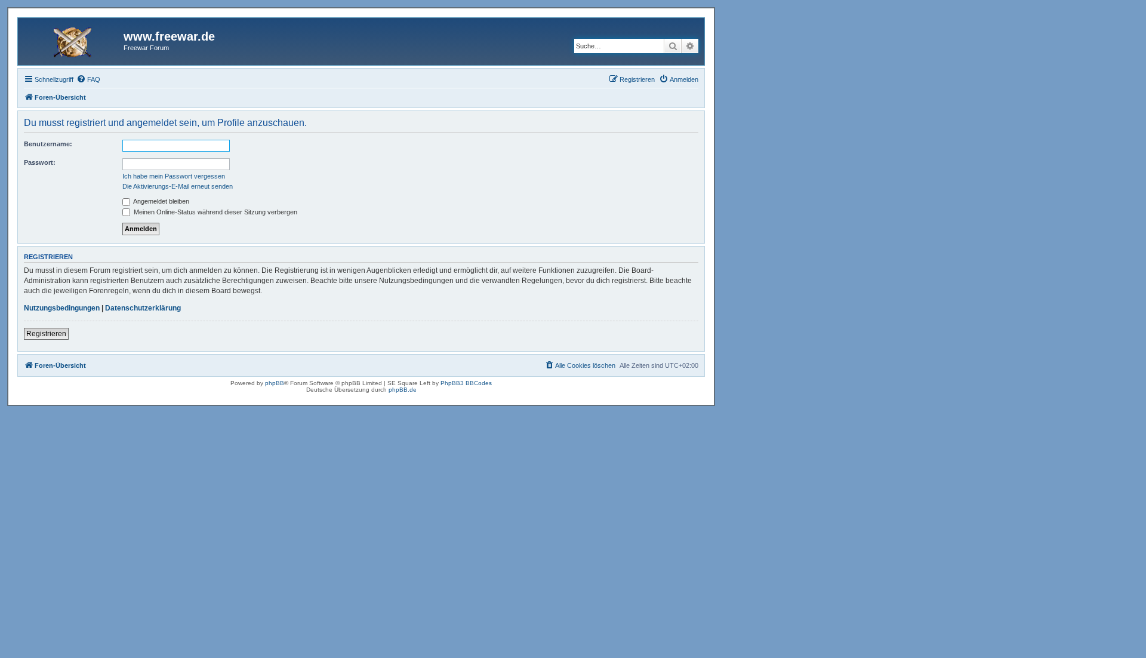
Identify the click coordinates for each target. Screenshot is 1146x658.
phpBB (274, 383)
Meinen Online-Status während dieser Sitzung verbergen (214, 212)
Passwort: (40, 162)
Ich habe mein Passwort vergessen (173, 176)
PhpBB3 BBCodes (466, 383)
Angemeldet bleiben (160, 201)
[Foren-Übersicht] (72, 40)
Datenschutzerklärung (143, 308)
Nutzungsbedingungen (62, 308)
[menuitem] (88, 79)
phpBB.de (403, 389)
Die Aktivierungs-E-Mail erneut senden (177, 186)
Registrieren (46, 334)
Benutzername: (48, 143)
